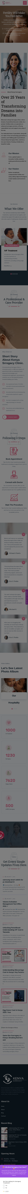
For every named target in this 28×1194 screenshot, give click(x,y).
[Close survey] (26, 1167)
